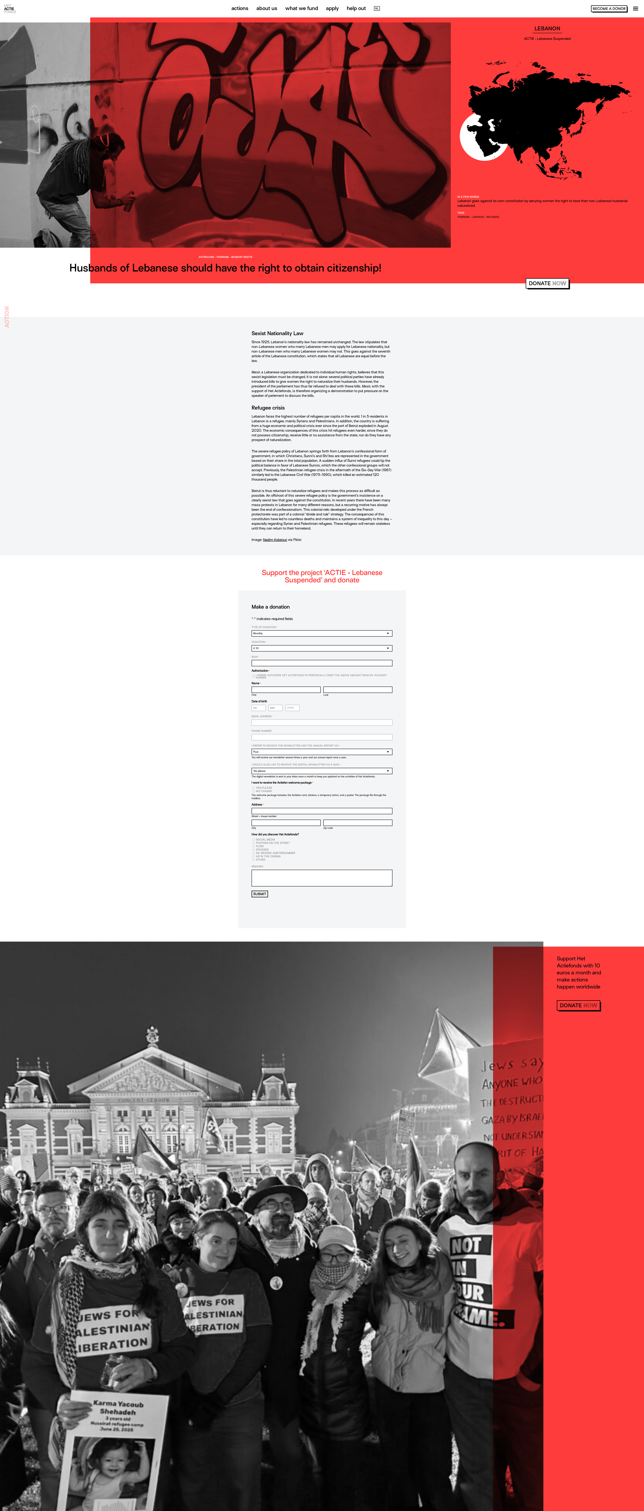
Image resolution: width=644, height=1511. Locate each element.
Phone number (262, 731)
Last (325, 695)
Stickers (262, 850)
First (254, 695)
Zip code (328, 828)
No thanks (264, 791)
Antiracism (206, 257)
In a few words (468, 197)
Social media (265, 840)
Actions (239, 8)
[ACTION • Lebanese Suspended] (225, 253)
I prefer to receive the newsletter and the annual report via (296, 745)
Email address (262, 716)
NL (377, 8)
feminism (463, 217)
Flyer (260, 846)
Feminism (223, 257)
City (254, 828)
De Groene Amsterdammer (275, 853)
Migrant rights (241, 257)
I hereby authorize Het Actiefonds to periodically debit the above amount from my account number (321, 676)
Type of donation (265, 627)
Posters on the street (273, 843)
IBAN (255, 657)
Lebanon (478, 217)
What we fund (301, 8)
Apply (332, 8)
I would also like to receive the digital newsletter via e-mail (296, 764)
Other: (260, 860)
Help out (356, 8)
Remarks (257, 866)
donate (547, 283)
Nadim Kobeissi (275, 540)
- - (225, 257)
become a (609, 9)
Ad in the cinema (268, 856)
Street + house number (264, 816)
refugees (493, 217)
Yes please (264, 788)
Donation (259, 642)
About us (266, 8)
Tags (461, 212)
